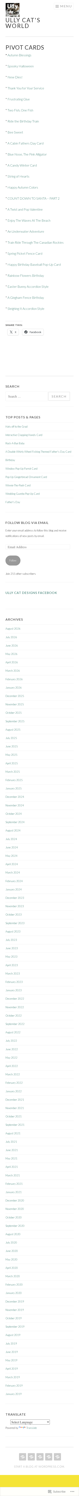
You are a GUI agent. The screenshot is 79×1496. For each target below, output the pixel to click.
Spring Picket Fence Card (24, 253)
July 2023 (11, 939)
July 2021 (11, 1141)
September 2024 (15, 822)
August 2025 (12, 729)
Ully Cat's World (23, 23)
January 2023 (13, 990)
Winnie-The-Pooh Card (18, 485)
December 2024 (14, 796)
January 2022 (13, 1091)
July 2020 (11, 1242)
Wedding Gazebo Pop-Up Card (22, 493)
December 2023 (14, 897)
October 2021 (13, 1116)
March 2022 (12, 1074)
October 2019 (13, 1318)
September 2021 (15, 1124)
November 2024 (14, 805)
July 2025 (11, 738)
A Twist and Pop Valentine (25, 209)
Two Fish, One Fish (20, 110)
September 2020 (15, 1225)
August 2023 (12, 931)
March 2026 (12, 670)
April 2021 (11, 1166)
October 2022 (13, 1015)
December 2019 (14, 1301)
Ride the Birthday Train (23, 121)
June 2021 (11, 1150)
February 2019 (14, 1385)
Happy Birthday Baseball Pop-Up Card (34, 264)
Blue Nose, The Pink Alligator (27, 154)
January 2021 (13, 1192)
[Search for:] (26, 396)
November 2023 (14, 906)
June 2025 (11, 746)
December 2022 (14, 998)
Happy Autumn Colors (22, 187)
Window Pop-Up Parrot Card (21, 468)
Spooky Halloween (20, 66)
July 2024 (11, 839)
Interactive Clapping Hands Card (23, 435)
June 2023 (11, 948)
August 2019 (12, 1335)
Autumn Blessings (19, 55)
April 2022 (11, 1066)
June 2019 (11, 1352)
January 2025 (13, 788)
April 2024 (11, 864)
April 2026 (11, 662)
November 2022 (14, 1007)
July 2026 (11, 637)
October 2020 (13, 1217)
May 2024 (11, 855)
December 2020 (14, 1200)
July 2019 (11, 1343)
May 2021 (11, 1158)
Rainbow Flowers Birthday (25, 275)
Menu (66, 6)
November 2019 (14, 1310)
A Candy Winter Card (22, 165)
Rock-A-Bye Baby (15, 443)
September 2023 (15, 923)
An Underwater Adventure (25, 231)
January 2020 (13, 1293)
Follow (12, 560)
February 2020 (14, 1284)
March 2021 (12, 1175)
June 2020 (11, 1251)
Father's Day (12, 502)
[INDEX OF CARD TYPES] (48, 1456)
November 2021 (14, 1108)
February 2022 (14, 1082)
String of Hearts (18, 176)
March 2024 (12, 872)
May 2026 (11, 654)
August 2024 (12, 830)
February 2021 (14, 1183)
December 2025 (14, 696)
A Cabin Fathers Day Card (25, 143)
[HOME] (22, 1456)
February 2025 (14, 780)
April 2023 (11, 965)
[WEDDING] (40, 1456)
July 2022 (11, 1040)
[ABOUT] (57, 1456)
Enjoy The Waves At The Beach (28, 220)
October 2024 (13, 813)
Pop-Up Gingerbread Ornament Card (26, 477)
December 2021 (14, 1099)
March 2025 (12, 771)
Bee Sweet (15, 132)
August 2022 (12, 1032)
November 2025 (14, 704)
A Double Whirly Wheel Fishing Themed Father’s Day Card (38, 451)
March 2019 (12, 1377)
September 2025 (15, 721)
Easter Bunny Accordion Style (28, 286)
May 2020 (11, 1259)
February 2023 (14, 982)
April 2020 (11, 1267)
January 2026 (13, 687)
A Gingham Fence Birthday (25, 297)
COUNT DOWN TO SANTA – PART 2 (33, 198)
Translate (31, 1427)
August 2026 (12, 628)
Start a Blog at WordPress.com (39, 1466)
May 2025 (11, 754)
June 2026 (11, 645)
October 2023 (13, 914)
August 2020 (12, 1234)
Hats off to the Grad (16, 426)
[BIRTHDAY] (31, 1456)
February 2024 (14, 881)
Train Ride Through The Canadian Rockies (35, 242)
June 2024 (11, 847)
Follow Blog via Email (27, 523)
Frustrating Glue (18, 99)
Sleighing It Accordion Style (25, 308)
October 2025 (13, 712)
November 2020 (14, 1208)
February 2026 (14, 679)
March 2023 (12, 973)
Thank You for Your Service (25, 88)
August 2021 (12, 1133)
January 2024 (13, 889)
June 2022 (11, 1049)
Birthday (10, 460)
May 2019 (11, 1360)
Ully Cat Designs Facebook (31, 593)
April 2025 (11, 763)
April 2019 (11, 1368)
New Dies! (14, 77)
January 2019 (13, 1394)
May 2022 (11, 1057)
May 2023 (11, 956)
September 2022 (15, 1024)
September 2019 (15, 1326)
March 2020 (12, 1276)
